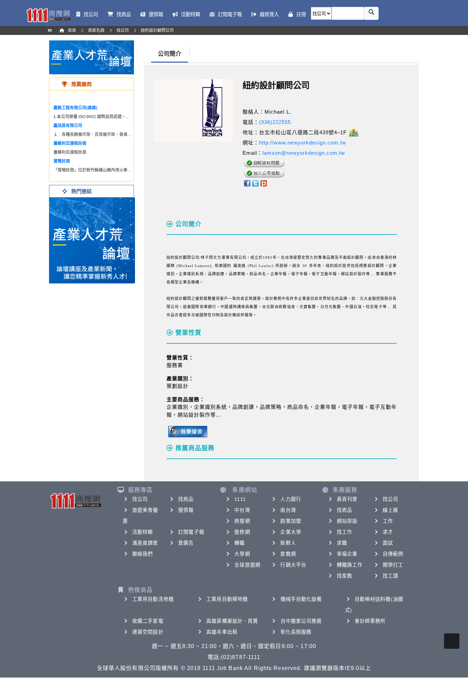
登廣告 (186, 543)
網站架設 (347, 521)
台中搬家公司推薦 (301, 621)
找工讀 (390, 576)
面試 (388, 543)
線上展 (390, 510)
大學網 (242, 554)
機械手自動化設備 (301, 599)
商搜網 (242, 521)
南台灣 (288, 510)
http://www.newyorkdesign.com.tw (302, 143)
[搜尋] (371, 13)
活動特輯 (142, 532)
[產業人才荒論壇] (91, 57)
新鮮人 (288, 543)
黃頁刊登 (347, 499)
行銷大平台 (293, 565)
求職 (342, 543)
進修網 (242, 532)
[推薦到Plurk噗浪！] (264, 183)
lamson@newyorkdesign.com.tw (303, 153)
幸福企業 (347, 554)
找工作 (344, 532)
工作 (388, 521)
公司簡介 (169, 54)
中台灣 (242, 510)
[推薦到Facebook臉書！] (247, 183)
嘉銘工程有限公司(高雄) (75, 107)
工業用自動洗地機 (153, 599)
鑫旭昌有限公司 (67, 125)
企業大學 (290, 532)
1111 (240, 499)
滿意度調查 (145, 543)
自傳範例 (393, 554)
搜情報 (186, 510)
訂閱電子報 (191, 532)
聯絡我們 (142, 554)
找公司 (140, 499)
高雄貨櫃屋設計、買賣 (232, 621)
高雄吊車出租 (221, 632)
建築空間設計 (147, 632)
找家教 (344, 576)
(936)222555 (275, 122)
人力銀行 (290, 499)
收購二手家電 (147, 621)
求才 (388, 532)
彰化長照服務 (296, 632)
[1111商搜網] (48, 14)
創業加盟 (290, 521)
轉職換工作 (350, 565)
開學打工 (393, 565)
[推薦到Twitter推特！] (255, 183)
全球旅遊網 (247, 565)
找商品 (186, 499)
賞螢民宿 (61, 161)
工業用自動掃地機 (227, 599)
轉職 (239, 543)
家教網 (288, 554)
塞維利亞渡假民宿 (69, 143)
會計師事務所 (370, 621)
